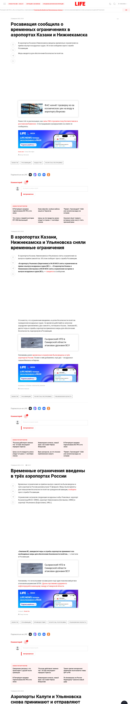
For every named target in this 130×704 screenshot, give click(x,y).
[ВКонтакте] (44, 175)
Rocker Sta (27, 611)
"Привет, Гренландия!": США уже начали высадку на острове (74, 211)
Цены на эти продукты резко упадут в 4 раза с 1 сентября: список (48, 220)
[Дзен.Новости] (30, 175)
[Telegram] (39, 175)
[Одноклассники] (48, 175)
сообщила (72, 489)
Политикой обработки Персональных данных (48, 10)
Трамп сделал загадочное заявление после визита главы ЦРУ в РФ (75, 670)
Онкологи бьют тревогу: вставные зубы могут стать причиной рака (74, 220)
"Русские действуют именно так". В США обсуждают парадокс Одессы (23, 445)
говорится (50, 271)
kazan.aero (21, 151)
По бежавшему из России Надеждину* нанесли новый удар (74, 680)
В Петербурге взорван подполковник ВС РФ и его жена (22, 211)
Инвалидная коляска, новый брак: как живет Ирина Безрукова (48, 445)
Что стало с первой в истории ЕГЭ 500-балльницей (23, 219)
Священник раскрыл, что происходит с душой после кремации (22, 670)
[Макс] (35, 175)
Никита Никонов (24, 388)
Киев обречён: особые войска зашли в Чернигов (49, 210)
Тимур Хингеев (24, 614)
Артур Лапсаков (24, 154)
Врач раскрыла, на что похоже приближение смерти (49, 453)
